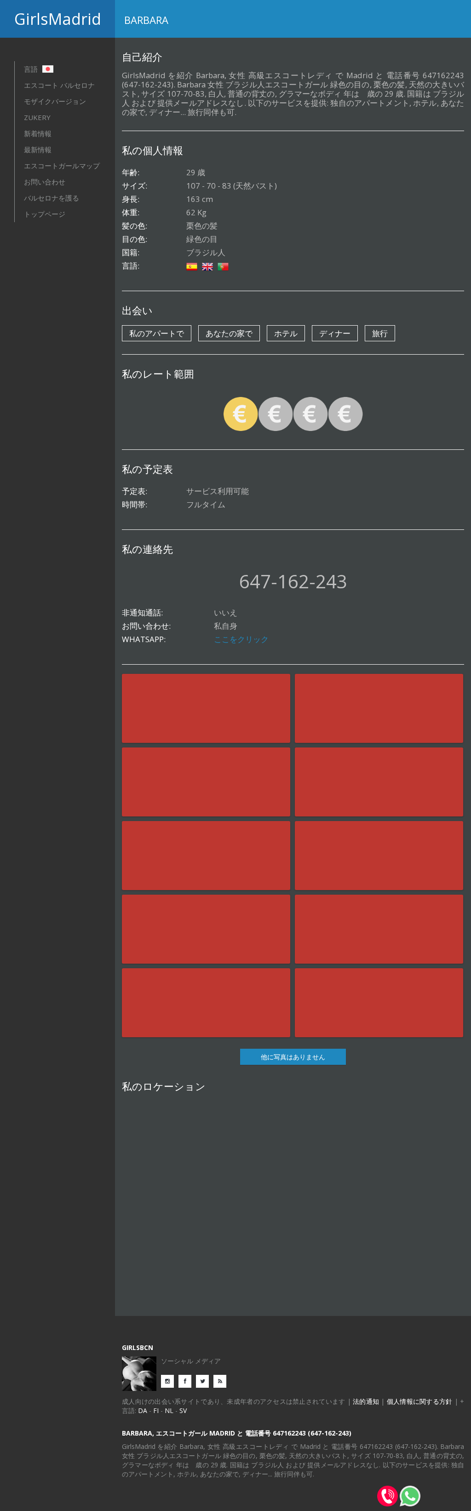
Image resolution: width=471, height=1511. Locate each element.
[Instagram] (169, 1380)
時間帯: (134, 504)
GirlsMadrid (57, 18)
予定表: (134, 491)
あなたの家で (229, 333)
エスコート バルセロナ (59, 85)
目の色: (134, 239)
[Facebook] (187, 1380)
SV (183, 1410)
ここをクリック (241, 639)
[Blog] (222, 1380)
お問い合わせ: (146, 626)
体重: (130, 212)
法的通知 (366, 1401)
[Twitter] (204, 1380)
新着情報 (38, 133)
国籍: (130, 252)
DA (142, 1410)
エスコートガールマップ (62, 165)
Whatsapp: (144, 639)
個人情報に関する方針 (420, 1401)
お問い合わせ (44, 181)
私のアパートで (156, 333)
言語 (32, 69)
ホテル (286, 333)
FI (156, 1410)
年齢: (130, 172)
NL (169, 1410)
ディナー (334, 333)
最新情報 (38, 149)
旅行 (380, 333)
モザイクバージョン (55, 101)
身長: (130, 199)
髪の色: (134, 225)
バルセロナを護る (51, 197)
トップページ (44, 213)
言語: (130, 265)
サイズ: (134, 185)
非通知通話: (142, 612)
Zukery (37, 117)
